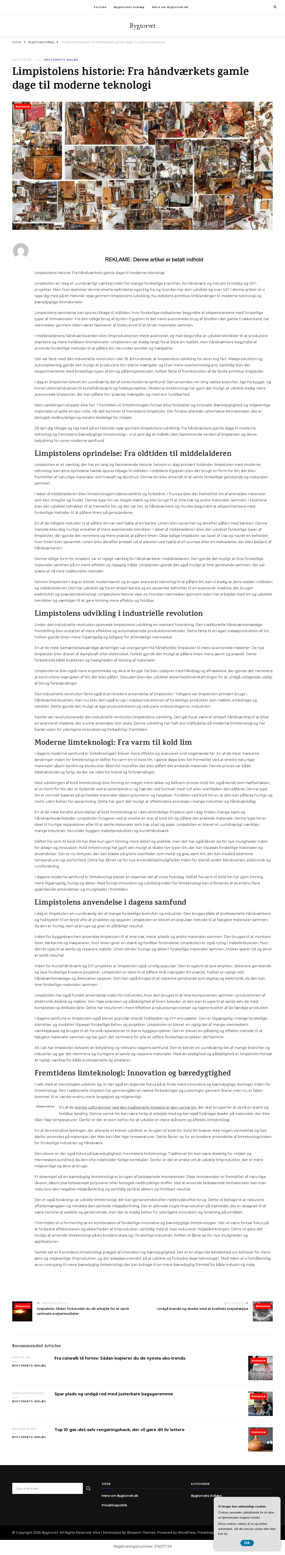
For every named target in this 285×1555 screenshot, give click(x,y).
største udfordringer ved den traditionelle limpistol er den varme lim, (136, 1107)
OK (247, 1543)
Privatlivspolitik (114, 1505)
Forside (100, 7)
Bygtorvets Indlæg (129, 7)
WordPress (187, 1533)
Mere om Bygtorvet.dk (170, 7)
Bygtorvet (142, 25)
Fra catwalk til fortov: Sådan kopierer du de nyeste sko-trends (120, 1358)
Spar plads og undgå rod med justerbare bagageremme (114, 1394)
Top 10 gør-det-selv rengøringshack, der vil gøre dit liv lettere (120, 1429)
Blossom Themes (141, 1533)
